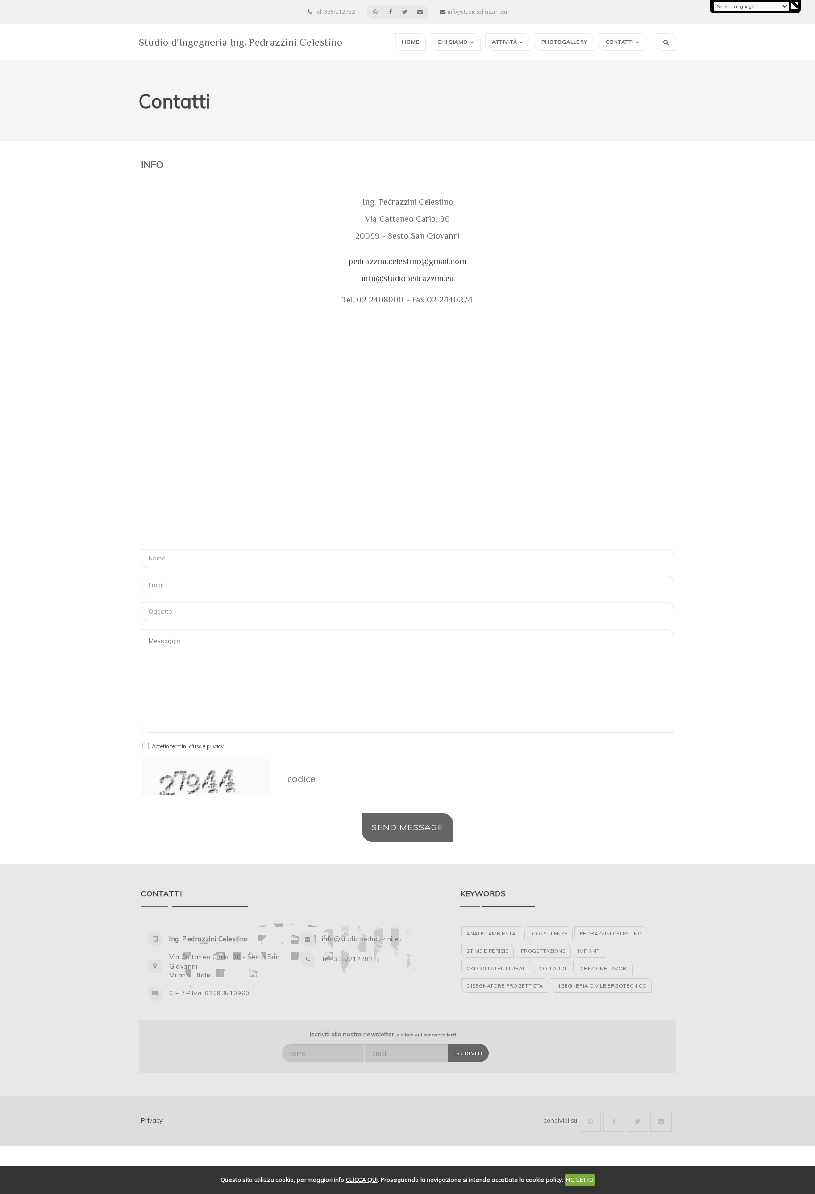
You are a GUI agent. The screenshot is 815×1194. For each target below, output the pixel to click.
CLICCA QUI (362, 1179)
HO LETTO (580, 1179)
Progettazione (543, 951)
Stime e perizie (487, 951)
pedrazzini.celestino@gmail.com (407, 261)
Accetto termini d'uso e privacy (188, 746)
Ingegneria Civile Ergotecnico (601, 986)
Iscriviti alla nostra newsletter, (383, 1034)
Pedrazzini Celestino (611, 933)
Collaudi (552, 968)
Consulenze (549, 933)
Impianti (589, 951)
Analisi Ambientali (493, 933)
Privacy (152, 1120)
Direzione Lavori (603, 968)
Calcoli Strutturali (496, 968)
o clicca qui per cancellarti (426, 1035)
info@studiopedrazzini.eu (407, 278)
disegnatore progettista (504, 986)
